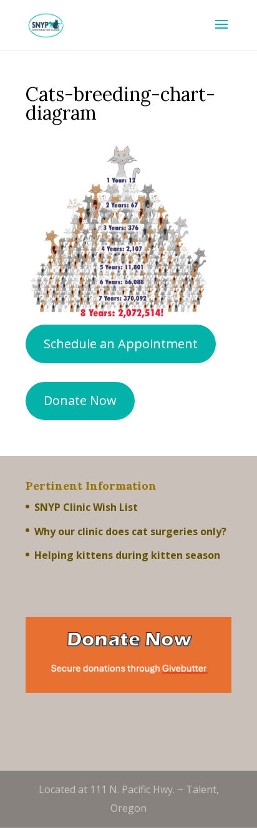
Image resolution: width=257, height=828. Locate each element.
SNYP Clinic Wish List (86, 507)
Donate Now (80, 400)
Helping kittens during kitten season (127, 555)
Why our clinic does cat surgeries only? (130, 531)
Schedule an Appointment (121, 343)
